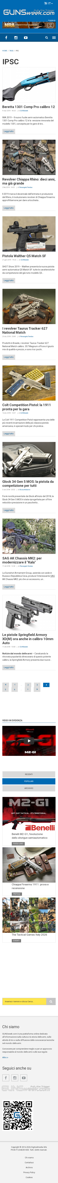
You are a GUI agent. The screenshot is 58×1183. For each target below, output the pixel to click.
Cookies (29, 1177)
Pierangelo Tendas (25, 187)
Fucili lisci (18, 844)
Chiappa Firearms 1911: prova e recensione (30, 886)
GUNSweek (24, 111)
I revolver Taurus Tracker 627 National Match (24, 330)
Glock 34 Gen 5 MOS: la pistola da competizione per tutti (28, 484)
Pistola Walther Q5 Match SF (24, 256)
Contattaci (29, 1163)
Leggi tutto (9, 131)
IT (49, 3)
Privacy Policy (29, 1172)
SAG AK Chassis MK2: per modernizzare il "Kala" (22, 560)
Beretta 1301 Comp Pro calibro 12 (28, 107)
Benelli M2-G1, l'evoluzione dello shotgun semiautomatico (29, 836)
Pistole (16, 894)
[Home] (29, 12)
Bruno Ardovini (25, 490)
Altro (4, 1057)
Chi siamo (29, 1158)
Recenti (29, 774)
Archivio (28, 788)
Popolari (34, 781)
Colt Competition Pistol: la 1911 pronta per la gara (26, 407)
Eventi (16, 941)
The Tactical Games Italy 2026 (29, 934)
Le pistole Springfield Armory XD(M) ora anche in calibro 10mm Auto (27, 639)
